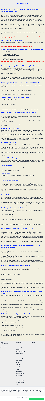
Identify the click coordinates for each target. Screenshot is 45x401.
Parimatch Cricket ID (19, 358)
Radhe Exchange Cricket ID (20, 351)
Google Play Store (21, 271)
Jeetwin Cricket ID (19, 347)
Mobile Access (18, 369)
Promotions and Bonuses (20, 367)
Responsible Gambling (20, 373)
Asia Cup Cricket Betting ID (4, 343)
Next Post (42, 340)
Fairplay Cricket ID (19, 355)
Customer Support (19, 378)
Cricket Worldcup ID (3, 346)
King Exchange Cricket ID (20, 345)
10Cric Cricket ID (19, 360)
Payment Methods (19, 371)
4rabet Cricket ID (19, 342)
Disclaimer (17, 384)
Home (1, 347)
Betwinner (17, 362)
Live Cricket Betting (19, 377)
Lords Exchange (18, 364)
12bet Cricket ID (18, 349)
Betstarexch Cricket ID (20, 353)
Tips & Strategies (19, 375)
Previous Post (4, 340)
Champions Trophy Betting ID (5, 344)
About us (1, 342)
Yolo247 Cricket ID (19, 356)
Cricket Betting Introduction (20, 382)
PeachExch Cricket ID (19, 344)
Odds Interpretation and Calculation (22, 366)
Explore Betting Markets (20, 380)
